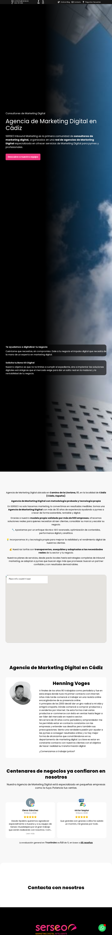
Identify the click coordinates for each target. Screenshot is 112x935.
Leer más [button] (30, 833)
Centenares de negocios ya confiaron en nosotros (56, 774)
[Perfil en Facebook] (39, 1)
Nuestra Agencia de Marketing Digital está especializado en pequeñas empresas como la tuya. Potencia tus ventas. (56, 786)
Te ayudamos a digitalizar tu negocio (27, 347)
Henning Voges (71, 683)
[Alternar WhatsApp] (102, 928)
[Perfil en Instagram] (43, 3)
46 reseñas (86, 842)
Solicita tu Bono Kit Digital (20, 362)
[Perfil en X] (43, 1)
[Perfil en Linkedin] (39, 3)
